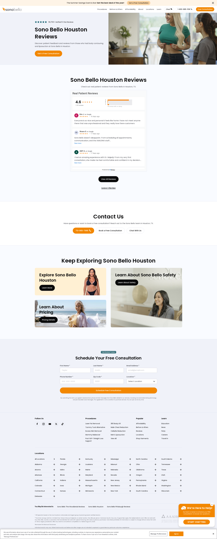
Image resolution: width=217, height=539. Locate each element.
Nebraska (114, 470)
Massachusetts (91, 480)
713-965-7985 (81, 230)
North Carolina (141, 459)
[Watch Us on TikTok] (62, 424)
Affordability (130, 9)
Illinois (62, 475)
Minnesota (89, 491)
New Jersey (115, 480)
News (163, 427)
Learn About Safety (127, 282)
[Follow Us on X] (56, 424)
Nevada (114, 475)
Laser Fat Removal (92, 423)
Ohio (138, 464)
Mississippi (115, 459)
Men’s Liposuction (118, 435)
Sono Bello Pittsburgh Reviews (118, 506)
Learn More (47, 288)
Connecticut (40, 491)
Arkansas (38, 475)
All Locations (40, 459)
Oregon (139, 475)
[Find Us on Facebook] (37, 424)
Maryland (89, 475)
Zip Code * (97, 377)
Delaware (38, 496)
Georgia (63, 464)
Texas (163, 470)
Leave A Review (108, 188)
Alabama (38, 464)
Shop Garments (142, 438)
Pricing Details (48, 320)
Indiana (63, 480)
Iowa (62, 486)
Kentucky (89, 459)
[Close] (213, 533)
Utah (163, 475)
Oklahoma (140, 470)
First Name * (65, 366)
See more (77, 143)
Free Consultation (205, 9)
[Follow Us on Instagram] (43, 424)
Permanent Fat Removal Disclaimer (45, 524)
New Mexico (115, 486)
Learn (159, 9)
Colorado (38, 486)
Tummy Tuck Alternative (95, 427)
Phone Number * (66, 377)
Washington (166, 486)
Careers (164, 435)
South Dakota (166, 459)
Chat (168, 9)
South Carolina (142, 491)
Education (165, 423)
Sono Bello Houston (95, 506)
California (38, 480)
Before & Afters (116, 9)
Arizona (38, 470)
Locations (150, 9)
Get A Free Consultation (48, 53)
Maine (87, 470)
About (140, 9)
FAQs (163, 431)
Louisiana (89, 464)
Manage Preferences (158, 534)
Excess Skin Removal (93, 431)
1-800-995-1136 (184, 9)
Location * (130, 377)
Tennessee (165, 464)
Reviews (139, 431)
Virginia (164, 480)
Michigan (89, 486)
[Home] (12, 9)
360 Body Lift (116, 423)
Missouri (114, 464)
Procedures (102, 9)
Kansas (63, 491)
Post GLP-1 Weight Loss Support (94, 439)
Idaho (62, 470)
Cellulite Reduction (118, 431)
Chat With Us (135, 230)
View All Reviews (108, 179)
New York (114, 491)
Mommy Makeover (92, 435)
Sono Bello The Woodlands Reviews (71, 506)
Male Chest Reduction (119, 427)
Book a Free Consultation (110, 230)
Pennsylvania (141, 480)
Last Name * (98, 366)
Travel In (164, 438)
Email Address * (132, 366)
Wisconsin (165, 491)
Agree (176, 534)
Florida (62, 459)
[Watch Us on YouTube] (49, 424)
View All (114, 438)
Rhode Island (141, 486)
